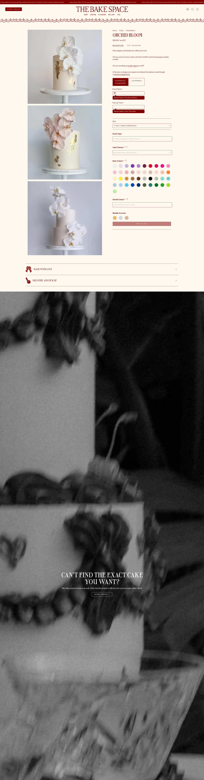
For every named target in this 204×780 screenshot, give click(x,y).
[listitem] (120, 82)
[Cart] (197, 9)
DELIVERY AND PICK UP (45, 280)
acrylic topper (133, 66)
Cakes (121, 30)
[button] (86, 15)
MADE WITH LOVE (43, 269)
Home (115, 30)
